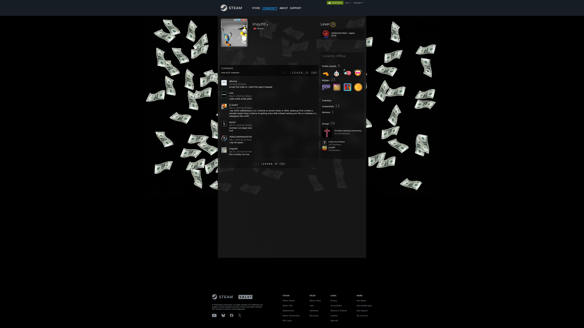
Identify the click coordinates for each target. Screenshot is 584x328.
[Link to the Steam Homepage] (232, 10)
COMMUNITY (269, 8)
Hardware (313, 310)
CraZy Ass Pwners (336, 141)
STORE (256, 8)
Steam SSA (287, 305)
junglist (331, 147)
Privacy (333, 300)
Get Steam (361, 300)
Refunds (334, 320)
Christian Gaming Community (348, 130)
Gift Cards (287, 320)
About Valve (315, 300)
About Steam (289, 300)
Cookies (334, 315)
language (357, 3)
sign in (347, 3)
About (284, 8)
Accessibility (336, 305)
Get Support (362, 310)
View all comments (230, 73)
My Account (362, 315)
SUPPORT (295, 8)
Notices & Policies (338, 310)
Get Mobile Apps (364, 305)
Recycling (313, 315)
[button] (342, 24)
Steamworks (288, 310)
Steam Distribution (291, 315)
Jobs (311, 305)
